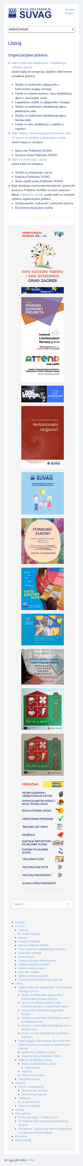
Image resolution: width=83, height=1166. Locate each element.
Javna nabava (26, 957)
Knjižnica (26, 1071)
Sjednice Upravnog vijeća (33, 976)
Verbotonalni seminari (34, 1090)
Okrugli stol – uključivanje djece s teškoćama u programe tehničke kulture (45, 1130)
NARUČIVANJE (23, 1140)
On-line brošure (31, 1102)
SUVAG (30, 1160)
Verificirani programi (33, 1094)
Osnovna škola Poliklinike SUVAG (41, 1056)
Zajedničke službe (31, 194)
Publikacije (24, 1098)
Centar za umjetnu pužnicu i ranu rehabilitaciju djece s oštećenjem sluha (44, 1004)
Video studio (32, 1067)
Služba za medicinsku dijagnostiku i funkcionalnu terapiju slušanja (42, 997)
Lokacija (23, 930)
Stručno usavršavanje (31, 1086)
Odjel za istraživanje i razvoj (28, 159)
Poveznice (21, 1136)
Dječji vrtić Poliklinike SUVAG (38, 1052)
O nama (20, 926)
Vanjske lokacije (30, 934)
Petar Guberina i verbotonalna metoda (41, 949)
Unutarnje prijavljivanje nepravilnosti (40, 979)
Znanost (20, 1083)
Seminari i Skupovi (29, 1106)
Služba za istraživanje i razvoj (38, 1064)
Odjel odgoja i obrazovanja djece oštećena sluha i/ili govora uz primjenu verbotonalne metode (44, 1044)
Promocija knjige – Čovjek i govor (38, 1117)
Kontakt (19, 922)
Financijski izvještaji (29, 953)
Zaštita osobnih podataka (34, 964)
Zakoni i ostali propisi (31, 968)
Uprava (22, 937)
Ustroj (19, 983)
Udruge (19, 1109)
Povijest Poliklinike (29, 941)
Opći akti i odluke (28, 972)
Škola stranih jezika (32, 1075)
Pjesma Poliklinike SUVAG (33, 945)
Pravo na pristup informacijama (37, 960)
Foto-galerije (22, 1113)
